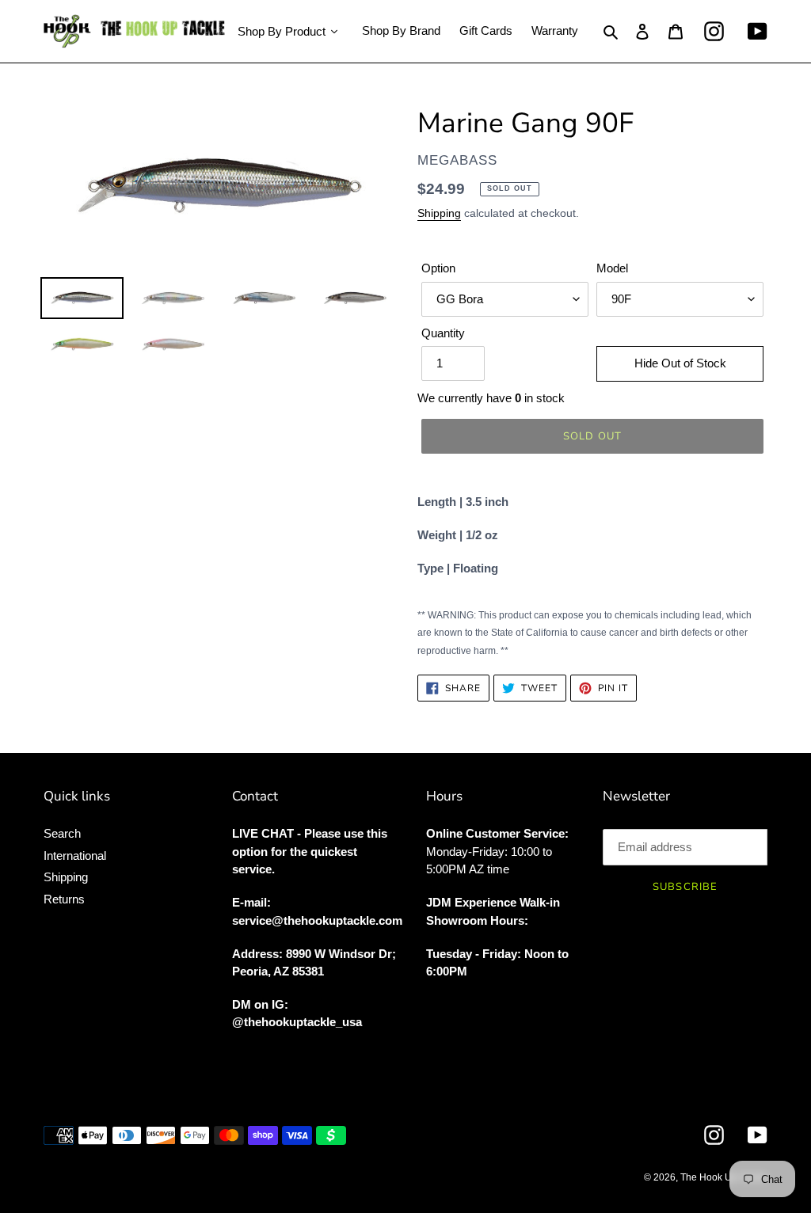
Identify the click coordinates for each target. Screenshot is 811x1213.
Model (612, 268)
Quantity (443, 333)
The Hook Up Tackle (723, 1177)
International (75, 855)
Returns (64, 899)
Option (438, 268)
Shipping (439, 213)
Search (62, 833)
